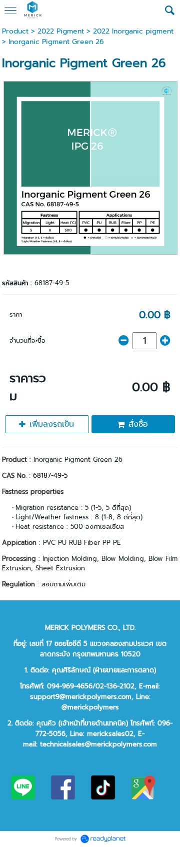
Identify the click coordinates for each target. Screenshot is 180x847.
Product (15, 31)
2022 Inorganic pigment (133, 31)
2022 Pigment (61, 31)
